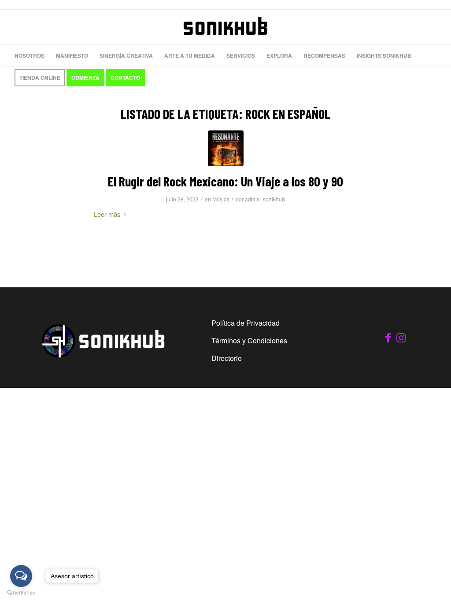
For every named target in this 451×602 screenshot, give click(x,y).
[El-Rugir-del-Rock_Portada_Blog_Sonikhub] (226, 148)
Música (220, 199)
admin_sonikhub (265, 199)
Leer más (107, 214)
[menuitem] (29, 56)
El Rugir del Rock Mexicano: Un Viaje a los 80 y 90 (225, 181)
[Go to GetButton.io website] (21, 593)
